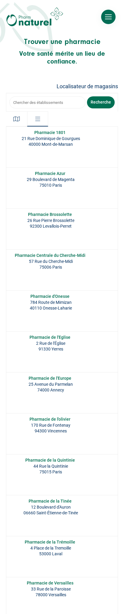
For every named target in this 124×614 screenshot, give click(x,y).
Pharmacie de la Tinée (50, 501)
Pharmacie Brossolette (50, 214)
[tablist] (27, 118)
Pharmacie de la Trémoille (50, 542)
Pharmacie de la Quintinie (50, 460)
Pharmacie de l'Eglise (49, 337)
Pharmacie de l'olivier (49, 419)
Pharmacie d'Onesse (50, 296)
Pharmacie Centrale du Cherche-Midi (50, 255)
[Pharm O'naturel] (34, 16)
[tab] (16, 118)
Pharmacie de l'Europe (50, 378)
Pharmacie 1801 (50, 132)
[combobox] (47, 102)
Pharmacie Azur (50, 173)
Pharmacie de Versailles (50, 583)
